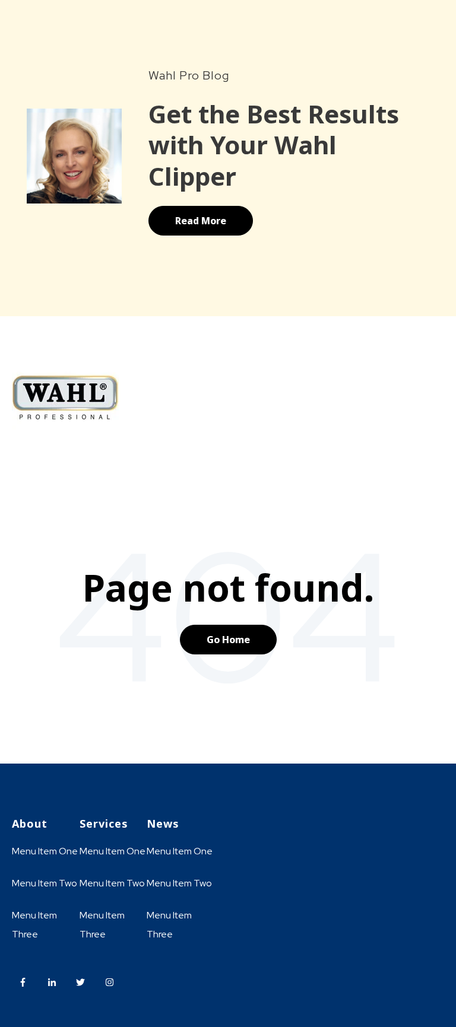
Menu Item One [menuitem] (45, 851)
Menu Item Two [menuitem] (44, 883)
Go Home (228, 639)
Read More (200, 220)
